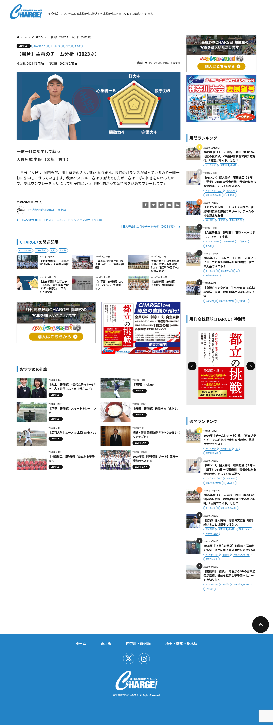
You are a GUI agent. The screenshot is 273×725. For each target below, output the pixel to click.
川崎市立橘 (226, 270)
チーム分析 (56, 45)
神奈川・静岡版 (138, 643)
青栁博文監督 (212, 533)
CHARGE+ (24, 45)
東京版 (78, 45)
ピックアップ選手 (214, 190)
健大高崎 (231, 190)
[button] (192, 366)
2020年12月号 (212, 241)
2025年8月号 (212, 554)
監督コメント (245, 529)
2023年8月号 (40, 45)
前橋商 (226, 554)
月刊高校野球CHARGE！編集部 (162, 63)
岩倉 (68, 45)
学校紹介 (210, 220)
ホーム (81, 643)
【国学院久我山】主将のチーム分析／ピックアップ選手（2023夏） (63, 220)
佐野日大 (210, 300)
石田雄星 (230, 194)
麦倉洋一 (243, 300)
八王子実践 (229, 241)
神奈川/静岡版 (212, 275)
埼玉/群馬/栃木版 (228, 165)
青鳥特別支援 (236, 220)
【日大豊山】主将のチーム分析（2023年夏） (148, 226)
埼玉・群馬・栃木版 (181, 643)
